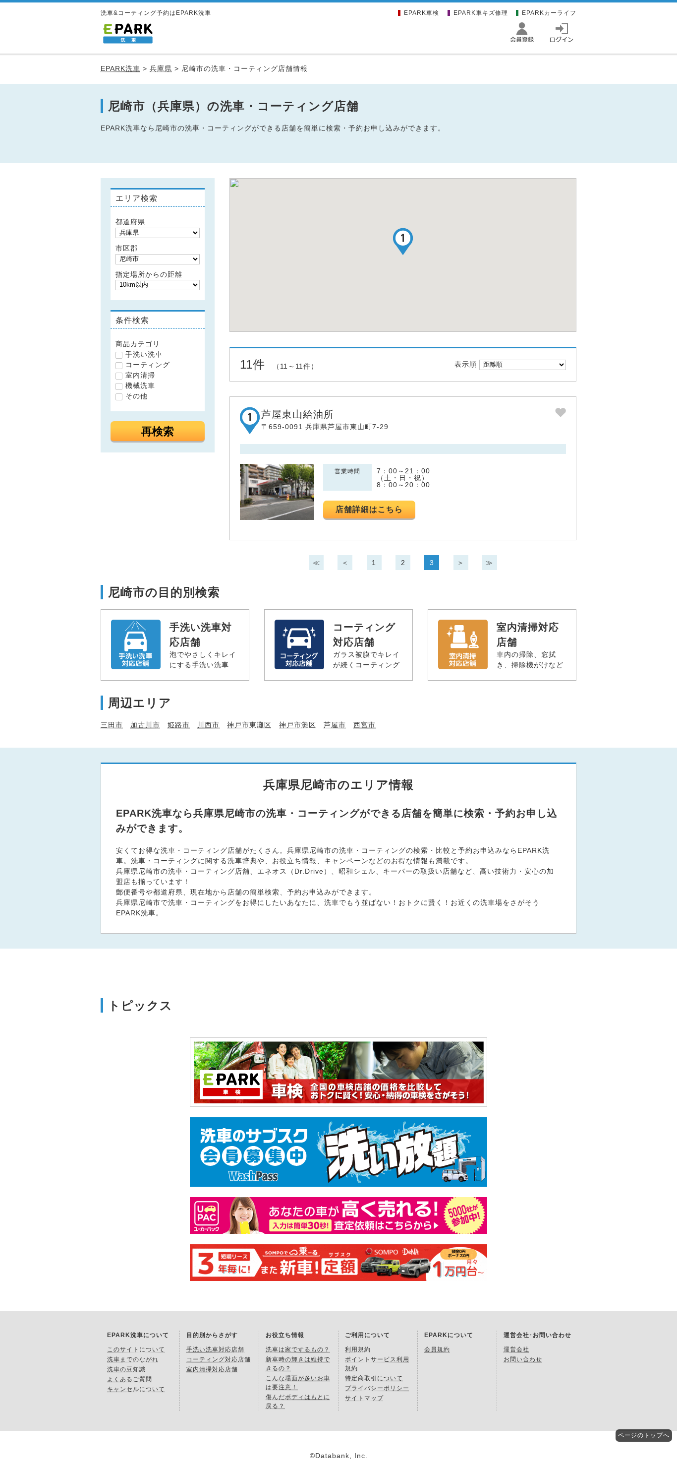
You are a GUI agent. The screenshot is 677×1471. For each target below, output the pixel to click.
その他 (136, 396)
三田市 (112, 725)
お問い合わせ (523, 1359)
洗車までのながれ (133, 1359)
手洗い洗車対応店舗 (215, 1349)
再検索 (157, 431)
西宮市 (364, 725)
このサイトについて (136, 1349)
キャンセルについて (136, 1389)
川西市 (208, 725)
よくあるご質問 (129, 1379)
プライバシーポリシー (377, 1388)
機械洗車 (140, 385)
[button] (403, 241)
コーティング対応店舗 (218, 1359)
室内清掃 (140, 375)
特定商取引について (374, 1378)
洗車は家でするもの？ (298, 1349)
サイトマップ (364, 1398)
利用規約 (358, 1349)
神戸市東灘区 (249, 725)
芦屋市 (335, 725)
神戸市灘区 (297, 725)
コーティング (147, 365)
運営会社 (516, 1349)
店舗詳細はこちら (369, 509)
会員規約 (437, 1349)
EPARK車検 (421, 12)
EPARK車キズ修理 (480, 12)
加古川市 (145, 725)
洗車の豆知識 (126, 1369)
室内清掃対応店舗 (212, 1369)
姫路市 (179, 725)
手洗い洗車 (144, 354)
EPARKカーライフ (549, 12)
